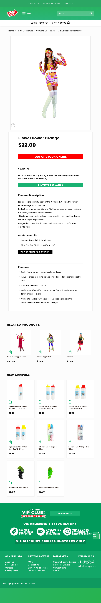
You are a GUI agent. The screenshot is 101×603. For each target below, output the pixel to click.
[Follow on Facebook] (80, 562)
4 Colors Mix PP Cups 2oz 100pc (49, 448)
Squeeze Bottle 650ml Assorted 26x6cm (48, 407)
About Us (9, 562)
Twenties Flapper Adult (16, 357)
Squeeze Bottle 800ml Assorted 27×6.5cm (18, 407)
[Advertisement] (21, 591)
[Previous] (7, 352)
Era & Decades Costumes (70, 30)
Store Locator (33, 3)
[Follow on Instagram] (85, 562)
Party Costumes (25, 30)
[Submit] (91, 13)
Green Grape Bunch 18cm (49, 487)
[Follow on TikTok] (89, 562)
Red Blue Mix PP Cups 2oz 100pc (79, 448)
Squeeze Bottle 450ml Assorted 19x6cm (78, 407)
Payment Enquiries (36, 570)
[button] (26, 13)
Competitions (59, 568)
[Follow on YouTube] (93, 562)
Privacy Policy (11, 570)
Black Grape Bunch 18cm (18, 487)
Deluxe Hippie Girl (44, 357)
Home (11, 30)
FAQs (30, 562)
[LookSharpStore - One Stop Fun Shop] (12, 13)
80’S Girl (70, 357)
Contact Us (68, 3)
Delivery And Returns (38, 568)
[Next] (94, 352)
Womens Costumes (45, 30)
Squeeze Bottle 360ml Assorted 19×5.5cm (18, 448)
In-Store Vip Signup (51, 3)
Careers (9, 568)
